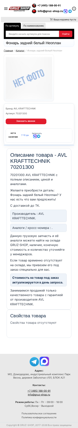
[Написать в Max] (44, 361)
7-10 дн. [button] (25, 135)
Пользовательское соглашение (39, 413)
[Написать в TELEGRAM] (70, 11)
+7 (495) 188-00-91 (39, 390)
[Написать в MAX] (66, 11)
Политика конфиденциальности (39, 417)
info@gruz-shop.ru (39, 394)
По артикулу (12, 25)
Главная (8, 50)
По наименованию (33, 25)
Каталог (20, 50)
